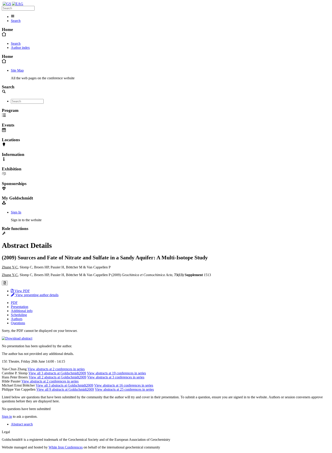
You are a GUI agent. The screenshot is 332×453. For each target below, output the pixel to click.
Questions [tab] (18, 323)
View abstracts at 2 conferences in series (56, 369)
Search (16, 21)
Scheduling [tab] (19, 315)
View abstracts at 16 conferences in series (123, 385)
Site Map (17, 70)
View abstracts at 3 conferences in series (115, 377)
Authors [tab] (16, 319)
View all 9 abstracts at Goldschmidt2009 (65, 389)
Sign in (7, 416)
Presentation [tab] (19, 307)
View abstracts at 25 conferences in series (124, 389)
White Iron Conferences (66, 447)
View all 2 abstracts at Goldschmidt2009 (57, 377)
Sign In (16, 212)
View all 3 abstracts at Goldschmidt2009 (57, 373)
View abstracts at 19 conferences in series (116, 373)
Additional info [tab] (22, 311)
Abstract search (22, 424)
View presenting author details (36, 295)
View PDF (22, 291)
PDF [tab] (14, 303)
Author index (20, 47)
